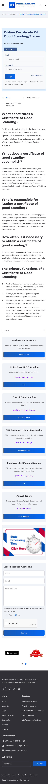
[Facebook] (4, 689)
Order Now (10, 50)
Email (7, 55)
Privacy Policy (23, 775)
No (19, 615)
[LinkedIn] (9, 689)
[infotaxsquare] (21, 5)
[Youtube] (19, 689)
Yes (10, 615)
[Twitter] (14, 689)
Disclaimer (33, 775)
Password (9, 65)
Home (4, 14)
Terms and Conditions (9, 775)
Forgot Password (36, 75)
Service (12, 14)
